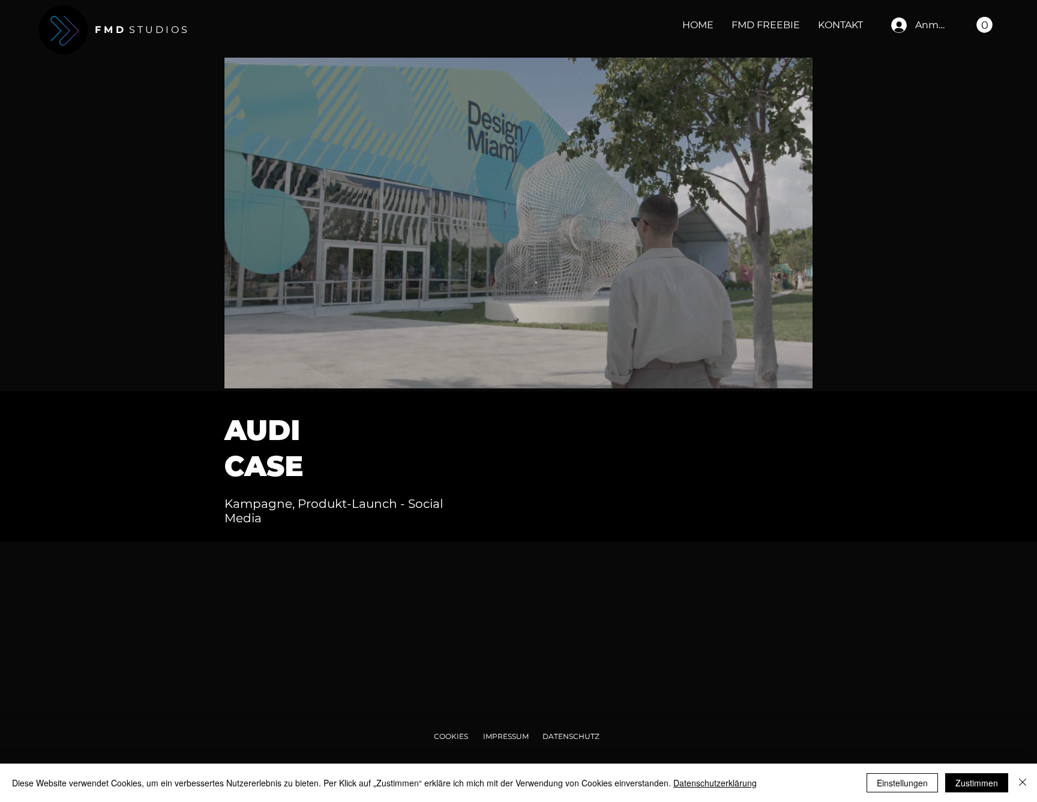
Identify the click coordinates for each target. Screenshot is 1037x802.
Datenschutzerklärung (715, 783)
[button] (984, 25)
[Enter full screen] (796, 372)
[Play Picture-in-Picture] (776, 372)
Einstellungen (902, 783)
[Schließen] (1022, 782)
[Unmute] (260, 372)
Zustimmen (976, 783)
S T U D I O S (141, 29)
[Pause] (240, 372)
